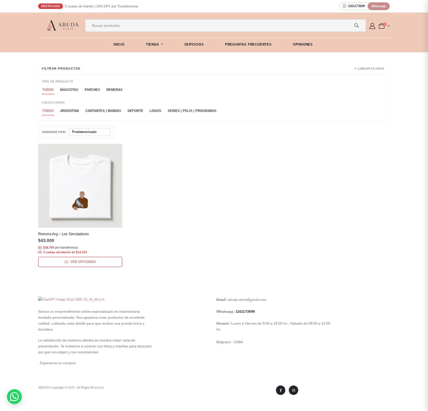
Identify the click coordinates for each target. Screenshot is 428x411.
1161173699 (245, 311)
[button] (14, 396)
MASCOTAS (69, 90)
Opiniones (303, 44)
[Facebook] (280, 390)
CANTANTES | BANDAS (103, 111)
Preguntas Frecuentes (248, 44)
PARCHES (92, 90)
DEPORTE (135, 111)
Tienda (152, 44)
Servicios (194, 44)
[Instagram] (293, 390)
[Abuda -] (60, 25)
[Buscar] (356, 25)
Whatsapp (379, 6)
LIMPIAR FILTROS (369, 68)
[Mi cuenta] (373, 26)
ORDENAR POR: (54, 131)
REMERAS (115, 90)
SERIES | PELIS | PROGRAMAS (192, 111)
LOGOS (155, 111)
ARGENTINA (69, 111)
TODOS (48, 90)
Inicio (119, 44)
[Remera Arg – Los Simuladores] (80, 186)
